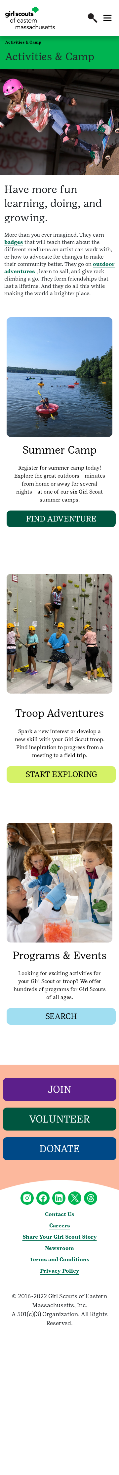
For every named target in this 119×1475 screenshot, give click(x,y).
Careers (59, 1225)
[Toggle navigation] (107, 18)
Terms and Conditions (60, 1259)
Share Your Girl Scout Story (59, 1237)
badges (13, 242)
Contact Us (59, 1214)
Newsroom (59, 1248)
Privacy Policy (59, 1271)
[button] (93, 18)
